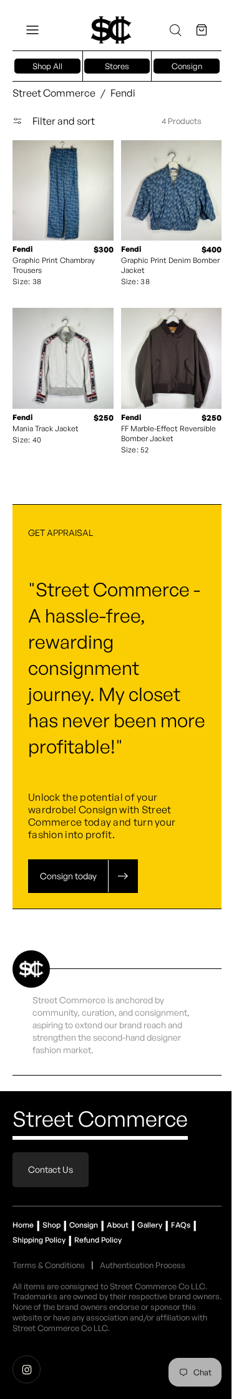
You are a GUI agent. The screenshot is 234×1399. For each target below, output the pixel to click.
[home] (111, 29)
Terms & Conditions (48, 1256)
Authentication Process (142, 1256)
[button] (32, 29)
